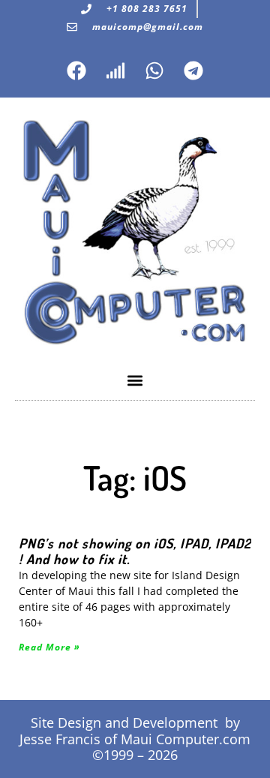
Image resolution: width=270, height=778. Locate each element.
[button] (135, 380)
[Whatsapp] (154, 70)
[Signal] (115, 70)
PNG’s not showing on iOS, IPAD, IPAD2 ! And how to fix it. (135, 551)
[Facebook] (76, 70)
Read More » (49, 647)
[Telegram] (193, 70)
